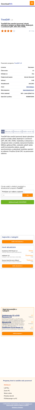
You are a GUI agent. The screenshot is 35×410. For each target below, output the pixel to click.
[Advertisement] (17, 11)
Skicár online (8, 393)
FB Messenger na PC (10, 398)
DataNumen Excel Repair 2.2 (12, 327)
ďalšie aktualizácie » (17, 265)
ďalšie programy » (17, 333)
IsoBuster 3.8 (5, 255)
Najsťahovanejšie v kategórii (10, 310)
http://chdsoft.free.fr (28, 90)
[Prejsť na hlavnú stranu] (7, 5)
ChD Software (30, 87)
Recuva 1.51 (6, 322)
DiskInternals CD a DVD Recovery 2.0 (11, 316)
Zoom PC (7, 390)
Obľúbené (7, 385)
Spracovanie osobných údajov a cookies (17, 405)
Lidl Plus (6, 388)
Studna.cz (28, 404)
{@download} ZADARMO (17, 202)
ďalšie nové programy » (17, 241)
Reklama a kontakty (17, 407)
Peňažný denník (9, 396)
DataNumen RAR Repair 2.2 (10, 251)
